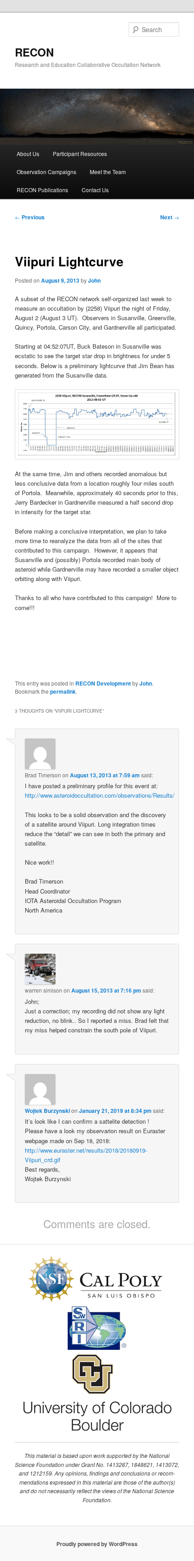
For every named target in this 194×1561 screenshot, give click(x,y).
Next (169, 217)
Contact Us (95, 190)
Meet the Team (108, 171)
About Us (28, 153)
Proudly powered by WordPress (97, 1544)
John (94, 280)
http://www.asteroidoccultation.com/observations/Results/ (100, 795)
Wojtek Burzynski (47, 1111)
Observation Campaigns (46, 171)
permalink (63, 691)
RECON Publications (42, 190)
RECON (34, 52)
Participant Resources (80, 153)
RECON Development (103, 683)
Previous (30, 217)
